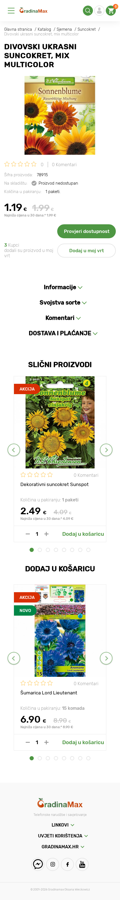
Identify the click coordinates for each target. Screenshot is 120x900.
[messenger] (37, 864)
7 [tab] (80, 550)
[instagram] (52, 864)
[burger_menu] (11, 11)
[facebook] (67, 864)
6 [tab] (72, 550)
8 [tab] (88, 550)
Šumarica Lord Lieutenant (48, 693)
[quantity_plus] (46, 534)
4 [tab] (56, 550)
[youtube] (82, 864)
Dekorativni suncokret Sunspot (54, 484)
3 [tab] (48, 550)
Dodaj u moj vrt (86, 250)
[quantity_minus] (28, 534)
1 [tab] (32, 550)
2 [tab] (40, 550)
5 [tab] (64, 550)
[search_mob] (88, 11)
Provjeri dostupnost (86, 231)
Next (106, 450)
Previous (14, 450)
